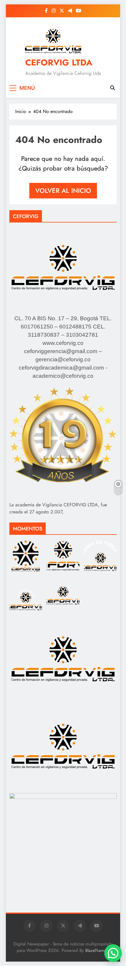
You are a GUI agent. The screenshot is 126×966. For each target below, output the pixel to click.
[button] (113, 953)
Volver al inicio (63, 190)
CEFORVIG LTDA (58, 62)
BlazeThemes (96, 950)
